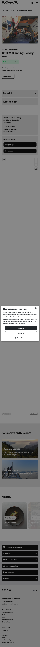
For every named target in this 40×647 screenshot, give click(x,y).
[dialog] (20, 323)
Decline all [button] (21, 333)
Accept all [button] (21, 328)
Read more (22, 323)
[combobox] (36, 308)
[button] (20, 338)
